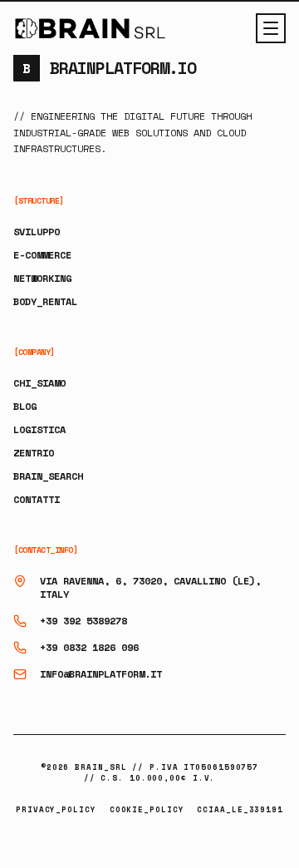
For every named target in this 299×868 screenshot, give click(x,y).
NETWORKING (42, 278)
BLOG (25, 406)
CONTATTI (36, 499)
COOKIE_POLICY (147, 809)
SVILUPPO (36, 231)
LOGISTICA (39, 429)
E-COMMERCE (42, 255)
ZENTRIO (33, 453)
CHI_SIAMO (39, 383)
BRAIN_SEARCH (48, 476)
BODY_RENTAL (45, 301)
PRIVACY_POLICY (56, 809)
